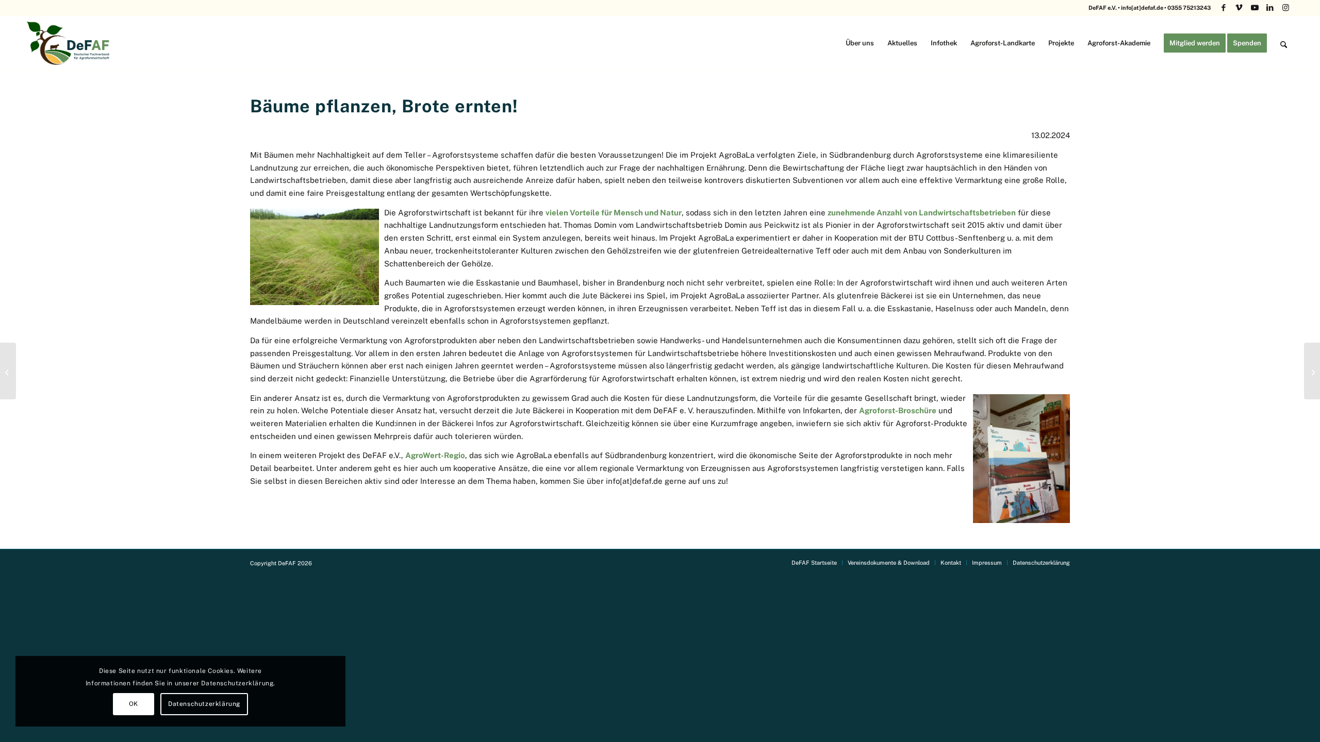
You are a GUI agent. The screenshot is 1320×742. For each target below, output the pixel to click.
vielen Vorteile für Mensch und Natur (614, 212)
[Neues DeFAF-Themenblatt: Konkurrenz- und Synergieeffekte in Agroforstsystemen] (1312, 371)
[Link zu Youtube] (1254, 7)
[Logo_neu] (69, 43)
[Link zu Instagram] (1286, 7)
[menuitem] (860, 43)
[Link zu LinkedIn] (1270, 7)
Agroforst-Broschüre (897, 410)
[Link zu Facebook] (1223, 7)
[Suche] (1284, 43)
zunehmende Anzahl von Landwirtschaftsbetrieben (922, 212)
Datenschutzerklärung (204, 703)
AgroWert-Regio (435, 455)
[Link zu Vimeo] (1239, 7)
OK (133, 703)
